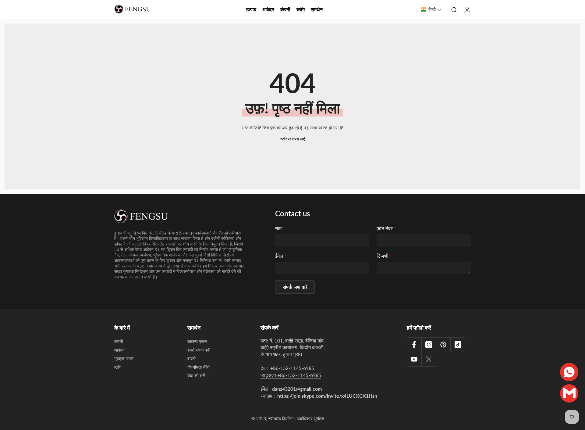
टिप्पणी (384, 256)
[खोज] (454, 9)
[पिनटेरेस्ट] (443, 344)
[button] (431, 9)
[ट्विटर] (428, 359)
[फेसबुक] (414, 344)
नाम (280, 228)
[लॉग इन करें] (467, 9)
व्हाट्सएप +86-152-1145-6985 (291, 375)
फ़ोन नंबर (386, 228)
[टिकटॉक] (458, 344)
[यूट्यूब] (414, 359)
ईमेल (280, 256)
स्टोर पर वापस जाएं (292, 139)
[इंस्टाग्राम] (428, 344)
